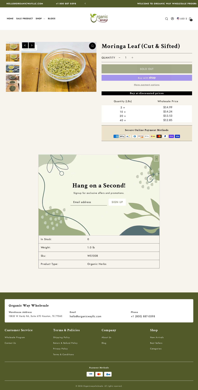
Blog (104, 343)
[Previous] (85, 3)
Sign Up (117, 202)
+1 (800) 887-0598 (143, 316)
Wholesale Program (15, 337)
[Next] (195, 3)
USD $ (183, 18)
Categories (155, 348)
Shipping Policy (61, 337)
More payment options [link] (147, 84)
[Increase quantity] (132, 57)
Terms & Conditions (63, 354)
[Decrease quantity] (119, 57)
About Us (106, 337)
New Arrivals (157, 337)
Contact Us (10, 343)
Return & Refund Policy (65, 343)
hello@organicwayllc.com (86, 316)
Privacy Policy (60, 348)
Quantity (108, 57)
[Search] (166, 18)
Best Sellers (156, 343)
